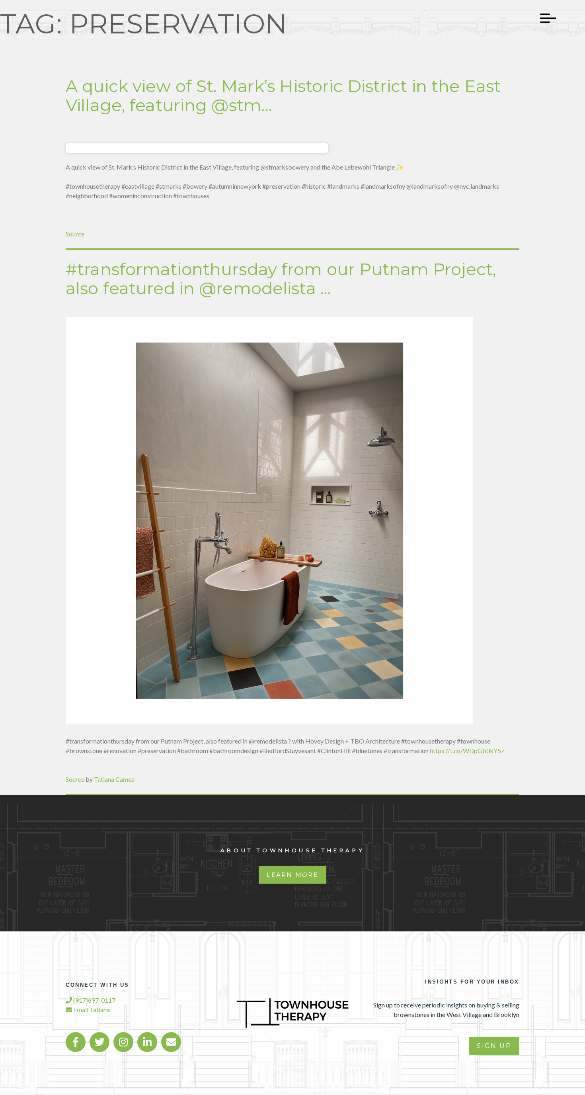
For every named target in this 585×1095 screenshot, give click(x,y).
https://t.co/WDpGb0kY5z (467, 750)
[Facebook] (76, 1042)
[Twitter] (99, 1042)
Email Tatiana (91, 1009)
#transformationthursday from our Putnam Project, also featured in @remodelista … (281, 279)
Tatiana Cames (114, 779)
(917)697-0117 (93, 1000)
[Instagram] (123, 1042)
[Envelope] (171, 1042)
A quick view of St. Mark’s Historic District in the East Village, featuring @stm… (283, 95)
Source (75, 234)
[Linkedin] (147, 1042)
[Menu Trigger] (544, 18)
